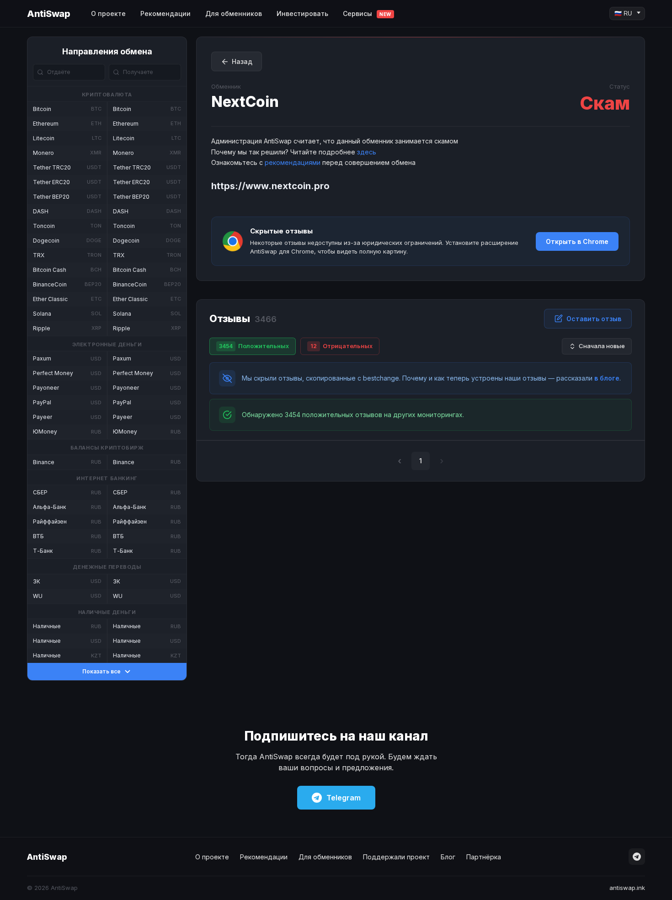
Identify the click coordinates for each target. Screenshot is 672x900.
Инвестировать (302, 13)
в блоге (606, 378)
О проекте (108, 13)
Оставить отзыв (593, 319)
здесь (366, 152)
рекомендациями (292, 162)
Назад (242, 61)
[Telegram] (637, 856)
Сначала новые (602, 345)
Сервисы (367, 13)
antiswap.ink (627, 887)
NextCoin (245, 102)
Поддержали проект (396, 857)
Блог (448, 857)
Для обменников (233, 13)
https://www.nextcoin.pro (270, 185)
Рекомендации (165, 13)
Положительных (254, 345)
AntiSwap (48, 13)
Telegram (343, 797)
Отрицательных (341, 345)
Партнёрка (483, 857)
